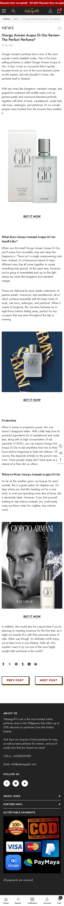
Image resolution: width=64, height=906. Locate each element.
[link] (18, 900)
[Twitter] (9, 664)
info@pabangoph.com (23, 764)
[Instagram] (15, 783)
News (16, 19)
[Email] (35, 664)
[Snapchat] (25, 783)
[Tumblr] (22, 664)
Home (6, 19)
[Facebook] (3, 664)
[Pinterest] (16, 664)
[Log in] (50, 11)
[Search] (13, 11)
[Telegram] (29, 664)
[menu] (4, 11)
